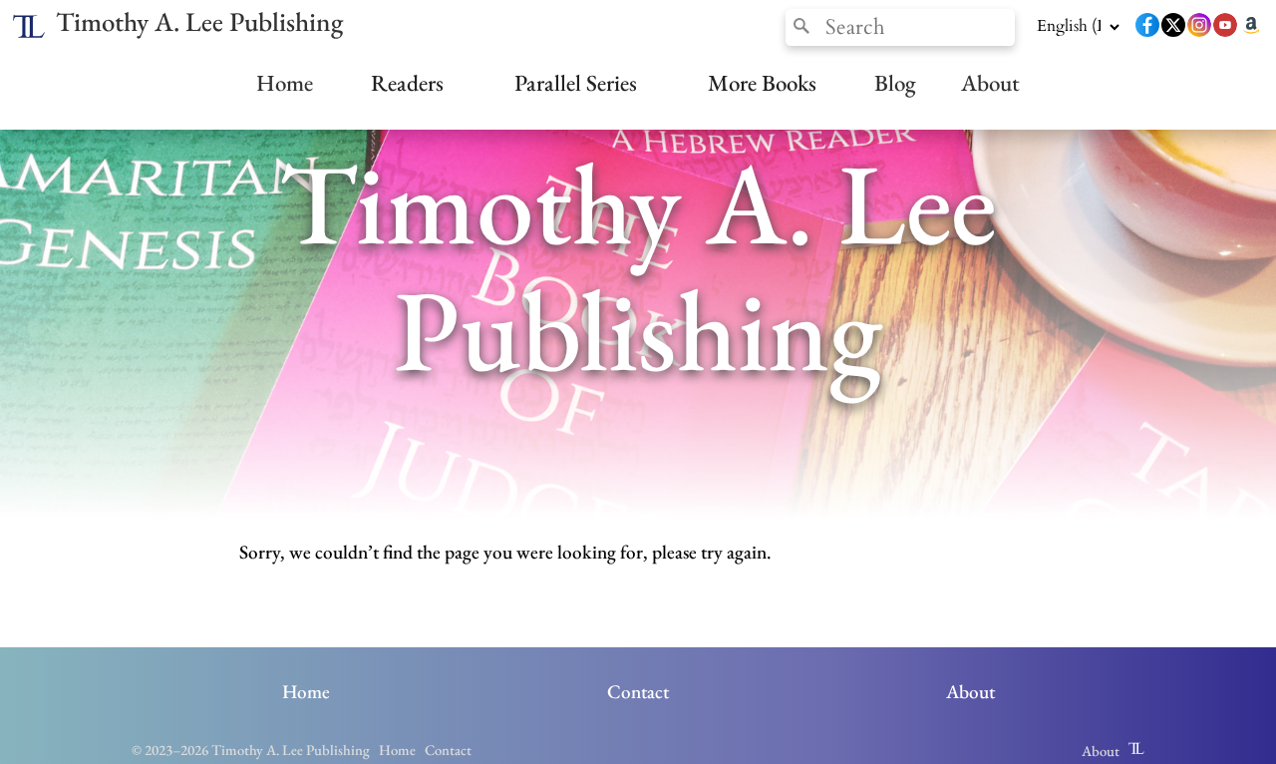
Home (284, 83)
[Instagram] (1199, 27)
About (990, 83)
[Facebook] (1147, 27)
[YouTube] (1225, 27)
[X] (1173, 27)
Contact (638, 691)
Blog (895, 83)
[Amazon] (1251, 27)
